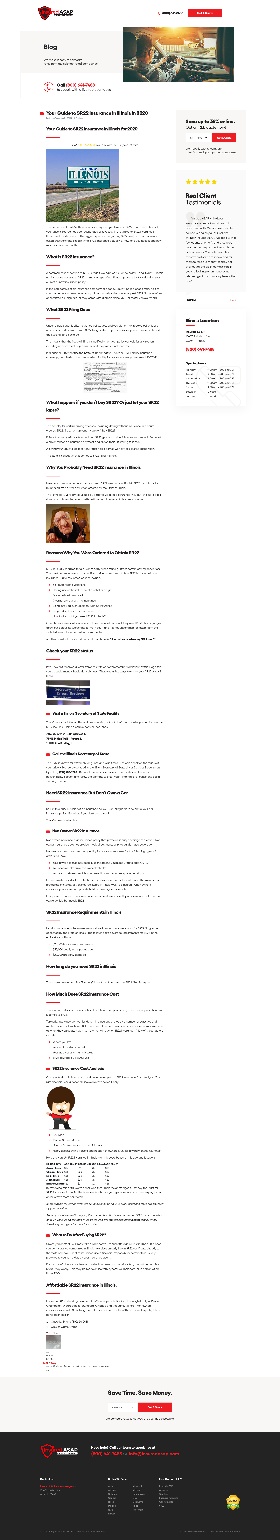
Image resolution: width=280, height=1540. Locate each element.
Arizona (112, 1490)
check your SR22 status (145, 671)
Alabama (112, 1486)
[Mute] (47, 1366)
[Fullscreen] (47, 1370)
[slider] (49, 1359)
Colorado (112, 1494)
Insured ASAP (166, 1486)
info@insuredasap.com (154, 1453)
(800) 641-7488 (172, 13)
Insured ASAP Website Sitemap (225, 1531)
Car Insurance (166, 1501)
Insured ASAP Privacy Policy (192, 1531)
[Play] (47, 1352)
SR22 (161, 1505)
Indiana (112, 1505)
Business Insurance (168, 1498)
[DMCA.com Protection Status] (225, 1498)
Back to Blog (48, 1363)
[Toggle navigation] (234, 13)
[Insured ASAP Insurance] (55, 12)
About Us (163, 1490)
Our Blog (163, 1494)
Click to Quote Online (64, 1326)
